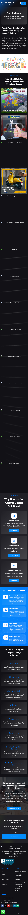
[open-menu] (23, 3)
